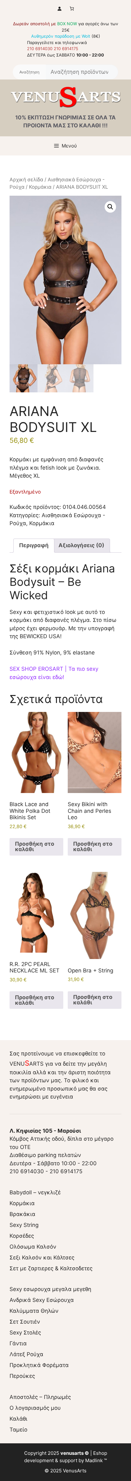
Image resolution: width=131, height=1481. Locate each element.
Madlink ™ (96, 1460)
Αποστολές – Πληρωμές (40, 1397)
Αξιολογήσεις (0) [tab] (81, 545)
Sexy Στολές (25, 1332)
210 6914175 (66, 48)
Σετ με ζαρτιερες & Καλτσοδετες (51, 1268)
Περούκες (22, 1376)
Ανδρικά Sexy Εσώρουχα (42, 1300)
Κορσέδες (22, 1236)
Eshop (100, 1453)
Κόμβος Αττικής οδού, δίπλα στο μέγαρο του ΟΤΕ (62, 1139)
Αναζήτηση (29, 72)
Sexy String (24, 1225)
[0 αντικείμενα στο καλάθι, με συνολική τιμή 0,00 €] (71, 8)
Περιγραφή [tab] (34, 545)
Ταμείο (18, 1429)
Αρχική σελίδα (26, 180)
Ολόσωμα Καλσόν (33, 1246)
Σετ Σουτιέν (25, 1322)
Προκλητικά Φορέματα (39, 1365)
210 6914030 (39, 48)
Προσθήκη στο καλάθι (34, 846)
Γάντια (18, 1343)
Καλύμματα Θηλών (34, 1311)
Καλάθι (18, 1419)
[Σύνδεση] (59, 8)
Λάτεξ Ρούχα (26, 1354)
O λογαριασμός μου (35, 1408)
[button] (110, 207)
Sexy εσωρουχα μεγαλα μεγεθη (50, 1289)
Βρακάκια (22, 1214)
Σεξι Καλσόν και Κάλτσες (42, 1257)
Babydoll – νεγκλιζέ (35, 1192)
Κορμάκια (40, 187)
